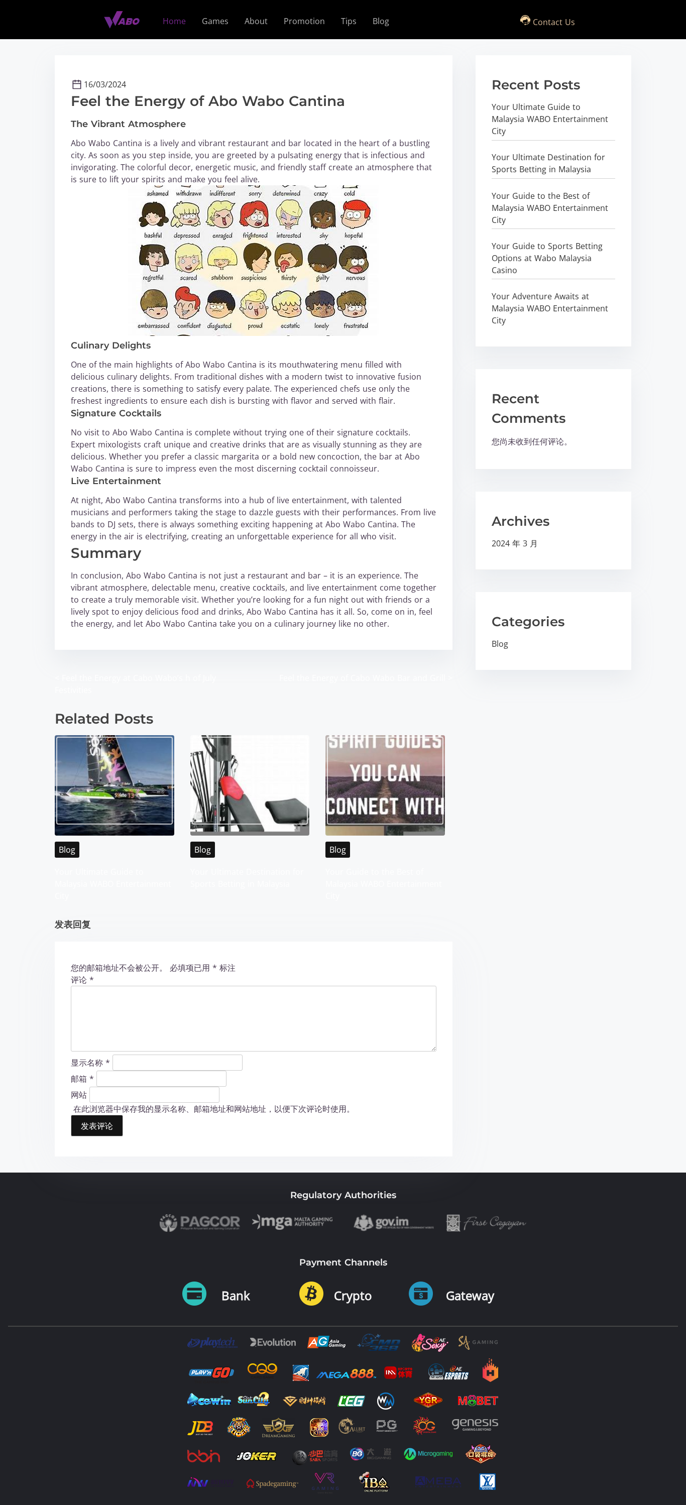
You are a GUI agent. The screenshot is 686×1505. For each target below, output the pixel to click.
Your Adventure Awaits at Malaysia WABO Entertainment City (550, 308)
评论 (82, 979)
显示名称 (90, 1062)
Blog (67, 849)
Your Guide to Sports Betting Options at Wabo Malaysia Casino (547, 258)
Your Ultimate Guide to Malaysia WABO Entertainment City (113, 883)
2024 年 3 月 (515, 543)
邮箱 (82, 1078)
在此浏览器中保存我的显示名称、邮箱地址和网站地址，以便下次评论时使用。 (214, 1108)
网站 (79, 1094)
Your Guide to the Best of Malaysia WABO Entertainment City (383, 883)
